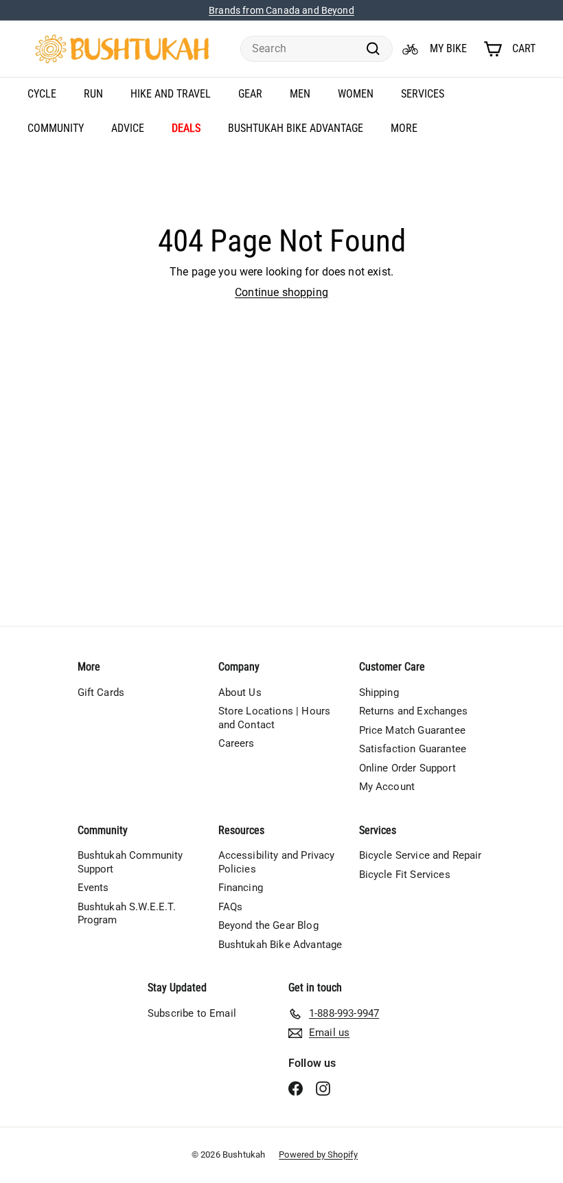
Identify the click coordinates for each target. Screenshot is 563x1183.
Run (93, 93)
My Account (387, 786)
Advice (127, 128)
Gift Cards (101, 692)
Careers (236, 743)
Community (55, 128)
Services (422, 93)
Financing (240, 887)
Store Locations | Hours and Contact (274, 718)
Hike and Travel (170, 93)
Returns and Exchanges (413, 711)
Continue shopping (281, 292)
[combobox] (316, 49)
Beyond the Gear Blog (268, 925)
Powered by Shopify (318, 1154)
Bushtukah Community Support (130, 862)
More (404, 128)
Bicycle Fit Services (404, 874)
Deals (186, 128)
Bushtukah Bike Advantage (295, 128)
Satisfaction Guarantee (413, 749)
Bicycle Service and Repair (420, 855)
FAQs (230, 907)
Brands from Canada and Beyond (281, 10)
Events (93, 887)
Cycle (41, 93)
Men (300, 93)
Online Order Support (407, 768)
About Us (240, 692)
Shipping (379, 692)
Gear (250, 93)
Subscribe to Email (192, 1013)
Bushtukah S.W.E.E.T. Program (127, 914)
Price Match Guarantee (412, 730)
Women (356, 93)
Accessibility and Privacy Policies (276, 862)
